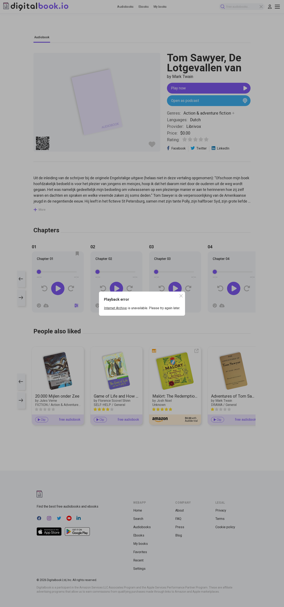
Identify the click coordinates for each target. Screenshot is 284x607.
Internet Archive (115, 308)
